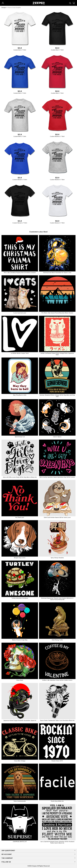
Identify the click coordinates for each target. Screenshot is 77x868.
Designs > (4, 7)
